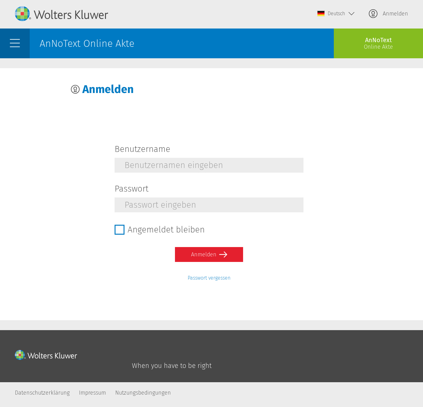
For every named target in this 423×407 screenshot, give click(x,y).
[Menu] (15, 43)
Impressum (92, 392)
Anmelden (394, 13)
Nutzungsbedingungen (143, 392)
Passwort (131, 189)
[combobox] (336, 13)
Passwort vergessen (209, 278)
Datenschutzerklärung (42, 392)
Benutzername (142, 149)
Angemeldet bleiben (166, 230)
